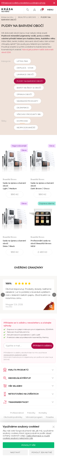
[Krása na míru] (7, 10)
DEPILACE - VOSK (25, 68)
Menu (50, 9)
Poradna (50, 417)
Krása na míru (7, 17)
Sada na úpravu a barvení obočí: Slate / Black (14, 243)
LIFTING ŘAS (22, 61)
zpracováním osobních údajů (15, 355)
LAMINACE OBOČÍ (25, 74)
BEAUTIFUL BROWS (27, 17)
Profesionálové (17, 413)
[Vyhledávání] (27, 10)
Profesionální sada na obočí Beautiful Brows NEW (41, 243)
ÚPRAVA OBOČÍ (24, 94)
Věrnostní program (34, 417)
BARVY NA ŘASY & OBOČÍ (29, 88)
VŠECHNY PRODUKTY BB (29, 114)
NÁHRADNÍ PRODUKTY (27, 101)
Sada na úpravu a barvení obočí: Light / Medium (14, 186)
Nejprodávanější (26, 127)
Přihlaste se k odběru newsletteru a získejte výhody (23, 3)
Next (54, 295)
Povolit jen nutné (42, 452)
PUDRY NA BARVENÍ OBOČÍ (30, 81)
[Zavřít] (54, 3)
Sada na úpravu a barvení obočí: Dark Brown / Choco (42, 186)
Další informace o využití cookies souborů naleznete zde (26, 436)
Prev (3, 295)
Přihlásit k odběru (42, 345)
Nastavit (15, 452)
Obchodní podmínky (13, 417)
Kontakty (43, 413)
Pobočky (31, 413)
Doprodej (22, 121)
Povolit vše (28, 445)
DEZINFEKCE (23, 107)
